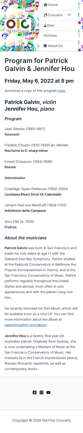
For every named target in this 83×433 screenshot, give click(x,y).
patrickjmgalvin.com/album (26, 325)
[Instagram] (41, 392)
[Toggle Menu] (68, 15)
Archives (50, 35)
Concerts (54, 15)
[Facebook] (35, 392)
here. (62, 91)
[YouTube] (48, 392)
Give (50, 25)
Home (52, 5)
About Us (55, 46)
